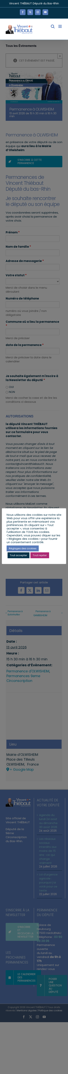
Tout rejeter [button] (40, 555)
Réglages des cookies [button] (22, 548)
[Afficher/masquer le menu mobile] (60, 26)
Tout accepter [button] (18, 555)
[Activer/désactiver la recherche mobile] (53, 26)
